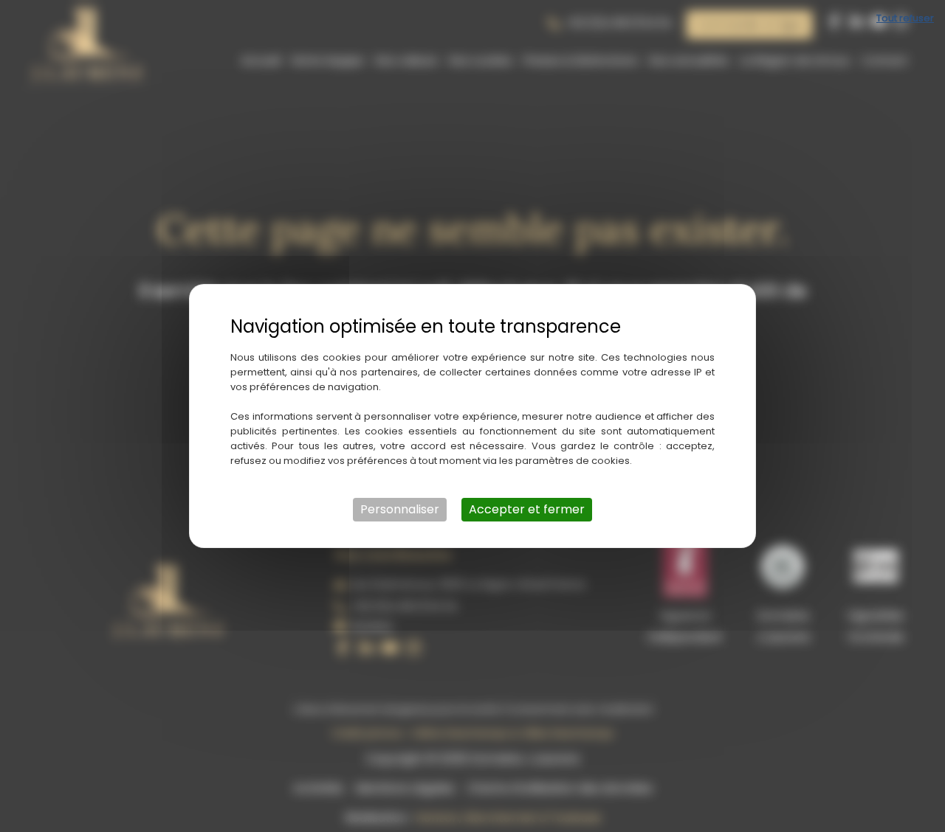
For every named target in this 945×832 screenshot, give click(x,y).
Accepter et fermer (527, 509)
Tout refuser (905, 18)
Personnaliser (399, 509)
